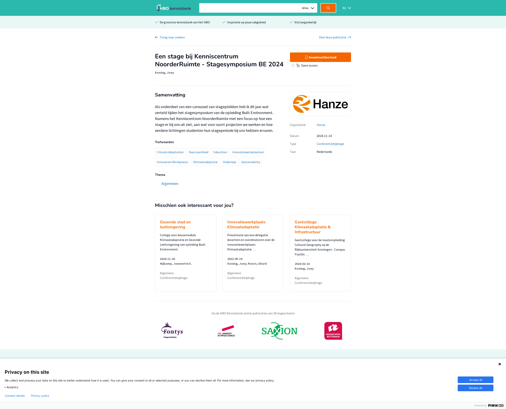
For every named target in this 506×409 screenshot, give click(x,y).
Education (220, 152)
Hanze (321, 125)
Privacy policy (40, 395)
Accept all (475, 379)
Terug (172, 37)
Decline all (475, 388)
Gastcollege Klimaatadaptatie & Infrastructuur (313, 227)
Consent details (15, 395)
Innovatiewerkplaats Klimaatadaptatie (246, 224)
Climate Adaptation (170, 152)
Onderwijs (229, 162)
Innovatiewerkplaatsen (248, 152)
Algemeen (167, 273)
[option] (253, 331)
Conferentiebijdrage (330, 144)
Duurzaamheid (198, 152)
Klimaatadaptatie (205, 162)
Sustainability (250, 162)
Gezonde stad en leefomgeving (175, 224)
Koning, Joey (164, 72)
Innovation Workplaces (172, 162)
